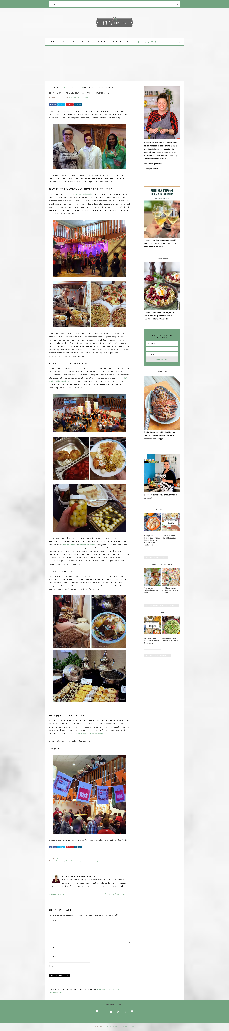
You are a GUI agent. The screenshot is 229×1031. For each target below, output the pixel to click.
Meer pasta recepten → (157, 655)
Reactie (53, 920)
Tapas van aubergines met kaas (151, 590)
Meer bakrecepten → (156, 557)
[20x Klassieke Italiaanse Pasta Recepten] (152, 625)
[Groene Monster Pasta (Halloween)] (171, 625)
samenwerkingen (93, 861)
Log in (134, 1026)
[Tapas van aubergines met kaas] (152, 585)
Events (58, 858)
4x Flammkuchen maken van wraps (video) (170, 590)
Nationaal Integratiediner (79, 861)
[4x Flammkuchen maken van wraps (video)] (171, 585)
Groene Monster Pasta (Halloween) (170, 639)
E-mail (52, 957)
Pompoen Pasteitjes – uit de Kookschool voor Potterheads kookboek (152, 540)
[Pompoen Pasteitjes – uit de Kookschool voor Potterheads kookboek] (152, 522)
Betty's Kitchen (114, 22)
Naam (52, 947)
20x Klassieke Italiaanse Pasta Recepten (151, 640)
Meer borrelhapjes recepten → (161, 605)
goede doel (67, 861)
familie (60, 861)
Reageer (86, 97)
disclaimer (125, 1026)
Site (51, 966)
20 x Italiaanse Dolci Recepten (169, 536)
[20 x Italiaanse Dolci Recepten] (171, 522)
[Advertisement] (114, 63)
